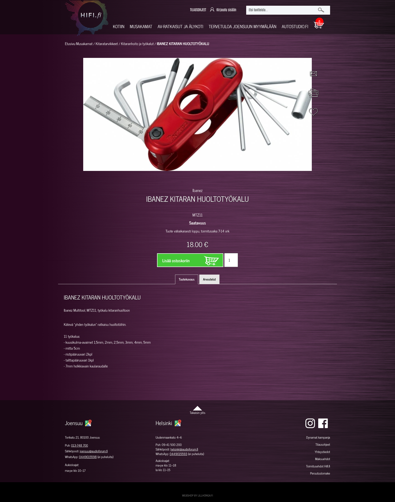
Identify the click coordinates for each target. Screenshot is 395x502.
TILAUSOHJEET (198, 10)
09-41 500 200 (172, 444)
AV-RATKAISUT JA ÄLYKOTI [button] (180, 26)
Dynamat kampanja (318, 437)
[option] (144, 179)
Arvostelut (209, 279)
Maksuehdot (322, 459)
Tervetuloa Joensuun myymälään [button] (242, 26)
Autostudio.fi (295, 26)
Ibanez (197, 190)
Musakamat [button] (141, 26)
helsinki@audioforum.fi (184, 449)
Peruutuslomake (320, 473)
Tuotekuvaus (187, 279)
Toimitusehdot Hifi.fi (318, 466)
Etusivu (70, 44)
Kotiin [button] (118, 26)
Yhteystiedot (322, 451)
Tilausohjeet (322, 444)
